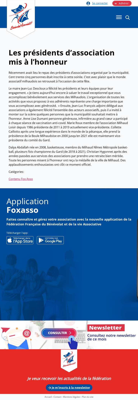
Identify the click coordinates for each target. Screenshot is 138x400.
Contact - (58, 396)
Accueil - (49, 396)
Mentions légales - (72, 396)
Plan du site (87, 396)
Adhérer (121, 3)
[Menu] (119, 17)
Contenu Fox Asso (21, 179)
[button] (127, 17)
